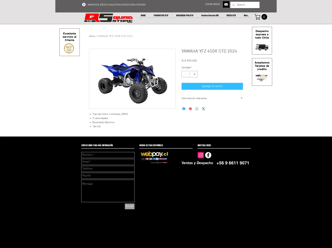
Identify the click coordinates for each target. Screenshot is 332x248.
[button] (262, 17)
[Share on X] (203, 109)
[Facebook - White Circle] (84, 4)
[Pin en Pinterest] (190, 109)
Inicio (92, 36)
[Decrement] (184, 74)
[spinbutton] (189, 74)
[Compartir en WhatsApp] (197, 109)
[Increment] (195, 74)
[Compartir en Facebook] (184, 109)
